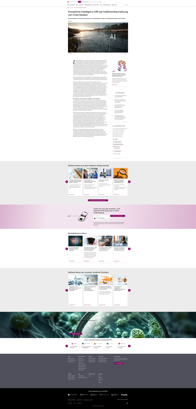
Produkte (100, 377)
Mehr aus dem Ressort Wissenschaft (98, 200)
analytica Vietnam (81, 366)
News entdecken (71, 358)
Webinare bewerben (71, 377)
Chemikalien (86, 60)
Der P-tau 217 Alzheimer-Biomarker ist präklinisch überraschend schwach (119, 111)
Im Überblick (80, 358)
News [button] (77, 4)
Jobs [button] (101, 4)
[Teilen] (124, 5)
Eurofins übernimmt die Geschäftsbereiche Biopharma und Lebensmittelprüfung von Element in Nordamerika (120, 117)
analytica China (81, 363)
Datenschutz (79, 403)
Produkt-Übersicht (91, 361)
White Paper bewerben (103, 360)
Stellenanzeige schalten (82, 377)
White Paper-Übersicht (103, 361)
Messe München (81, 360)
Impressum (70, 403)
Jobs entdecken (81, 375)
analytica (80, 361)
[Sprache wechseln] (126, 5)
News (100, 375)
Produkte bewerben (91, 360)
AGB (74, 403)
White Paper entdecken (103, 358)
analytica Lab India (81, 364)
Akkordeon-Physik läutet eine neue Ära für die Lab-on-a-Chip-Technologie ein (120, 101)
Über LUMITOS (79, 399)
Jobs (99, 380)
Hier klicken (102, 218)
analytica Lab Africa (81, 368)
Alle (79, 1)
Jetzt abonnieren (119, 363)
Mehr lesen (96, 224)
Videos (89, 375)
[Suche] (100, 1)
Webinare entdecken (71, 375)
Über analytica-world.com (88, 399)
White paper (101, 379)
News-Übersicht (71, 361)
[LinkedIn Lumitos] (127, 403)
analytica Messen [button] (71, 4)
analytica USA (80, 369)
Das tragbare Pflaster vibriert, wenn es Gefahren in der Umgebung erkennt (120, 106)
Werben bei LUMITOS (71, 399)
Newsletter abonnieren (118, 215)
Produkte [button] (81, 4)
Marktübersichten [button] (88, 4)
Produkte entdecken (91, 358)
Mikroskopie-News (76, 333)
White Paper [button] (96, 4)
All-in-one (100, 382)
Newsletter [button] (114, 4)
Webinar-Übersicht (71, 379)
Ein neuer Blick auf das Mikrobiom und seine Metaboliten (121, 96)
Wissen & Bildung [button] (106, 4)
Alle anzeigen (117, 148)
